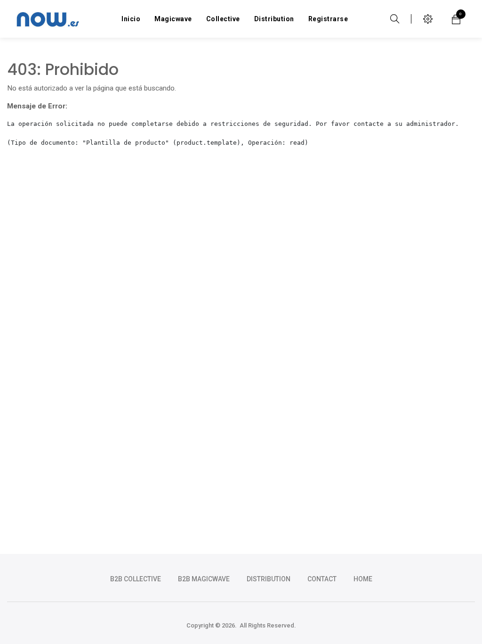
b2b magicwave (204, 579)
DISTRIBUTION (268, 579)
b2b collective (135, 579)
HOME (362, 579)
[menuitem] (130, 19)
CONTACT (322, 579)
